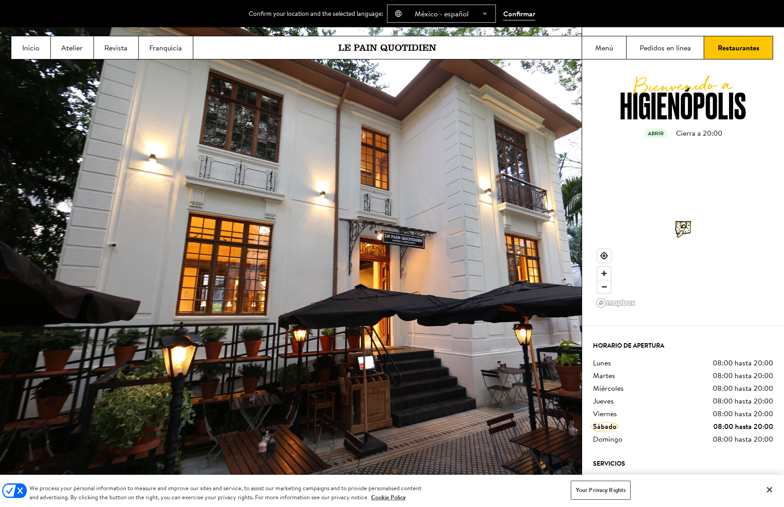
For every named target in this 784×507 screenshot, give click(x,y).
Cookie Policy (388, 497)
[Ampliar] (604, 273)
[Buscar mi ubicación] (604, 255)
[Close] (769, 490)
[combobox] (441, 14)
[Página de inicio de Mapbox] (616, 303)
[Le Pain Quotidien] (387, 47)
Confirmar (519, 13)
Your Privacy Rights (601, 490)
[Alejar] (604, 286)
